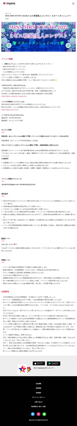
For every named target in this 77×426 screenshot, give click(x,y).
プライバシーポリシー (38, 397)
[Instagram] (38, 414)
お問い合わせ (38, 402)
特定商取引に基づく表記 (38, 406)
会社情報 (38, 383)
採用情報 (38, 388)
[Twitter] (33, 414)
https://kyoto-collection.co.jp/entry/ (14, 96)
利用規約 (38, 393)
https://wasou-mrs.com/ (10, 110)
